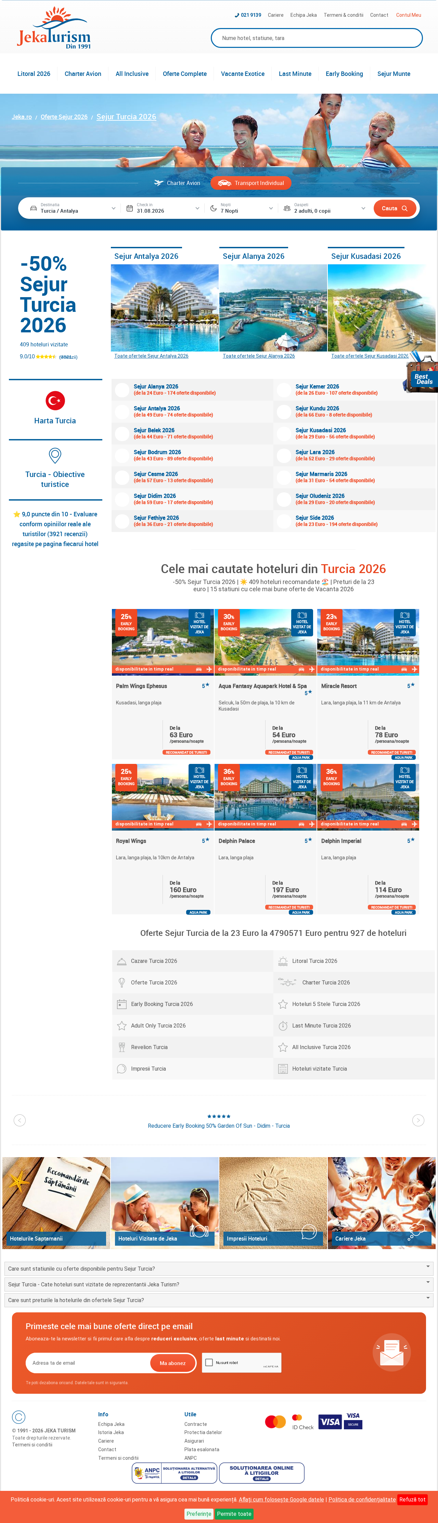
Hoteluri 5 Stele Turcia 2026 (326, 1004)
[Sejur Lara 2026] (284, 456)
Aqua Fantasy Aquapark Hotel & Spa (265, 689)
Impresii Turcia (148, 1068)
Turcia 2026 (353, 568)
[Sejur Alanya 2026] (273, 308)
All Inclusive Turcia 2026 (321, 1047)
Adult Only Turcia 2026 (158, 1025)
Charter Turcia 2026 (326, 982)
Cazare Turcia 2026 (154, 961)
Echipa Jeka (304, 15)
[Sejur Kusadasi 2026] (382, 308)
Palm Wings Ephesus (163, 686)
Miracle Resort (368, 686)
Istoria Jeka (111, 1432)
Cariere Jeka (350, 1238)
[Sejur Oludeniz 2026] (284, 499)
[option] (163, 684)
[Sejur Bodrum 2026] (122, 456)
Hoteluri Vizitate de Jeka (147, 1238)
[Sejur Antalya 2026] (165, 308)
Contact (379, 15)
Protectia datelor (203, 1432)
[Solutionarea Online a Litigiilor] (262, 1474)
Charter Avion (83, 73)
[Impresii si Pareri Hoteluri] (273, 1203)
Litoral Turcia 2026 (314, 961)
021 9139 (251, 15)
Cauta (389, 208)
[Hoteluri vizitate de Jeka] (165, 1203)
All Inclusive (132, 73)
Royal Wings (163, 841)
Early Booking (344, 73)
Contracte (195, 1424)
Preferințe (198, 1514)
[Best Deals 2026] (420, 371)
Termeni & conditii (343, 15)
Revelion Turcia (149, 1047)
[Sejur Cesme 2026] (122, 478)
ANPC (190, 1458)
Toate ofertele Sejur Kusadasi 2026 (370, 356)
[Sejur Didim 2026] (122, 499)
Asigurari (194, 1441)
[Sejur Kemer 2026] (284, 390)
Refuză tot (412, 1499)
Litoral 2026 (33, 73)
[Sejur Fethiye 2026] (122, 521)
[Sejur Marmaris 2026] (284, 478)
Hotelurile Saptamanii (36, 1238)
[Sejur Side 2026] (284, 521)
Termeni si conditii (32, 1444)
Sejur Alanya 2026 (254, 256)
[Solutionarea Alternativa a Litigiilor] (175, 1474)
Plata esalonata (201, 1449)
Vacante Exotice (243, 73)
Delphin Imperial (368, 841)
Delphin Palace (265, 841)
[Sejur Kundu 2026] (284, 412)
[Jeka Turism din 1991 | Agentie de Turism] (53, 46)
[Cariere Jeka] (382, 1203)
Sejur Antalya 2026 (146, 256)
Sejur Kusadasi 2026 (366, 256)
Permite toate (234, 1514)
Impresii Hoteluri (247, 1238)
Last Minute (295, 73)
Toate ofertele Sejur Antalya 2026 (151, 356)
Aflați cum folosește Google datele (281, 1499)
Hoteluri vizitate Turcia (319, 1068)
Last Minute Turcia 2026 (321, 1025)
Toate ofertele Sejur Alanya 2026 (259, 356)
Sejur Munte (393, 73)
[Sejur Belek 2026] (122, 434)
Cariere (276, 15)
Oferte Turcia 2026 (154, 982)
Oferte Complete (185, 73)
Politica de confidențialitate (362, 1499)
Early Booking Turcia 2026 (162, 1004)
